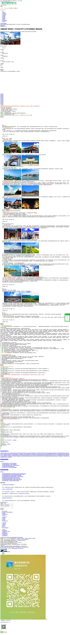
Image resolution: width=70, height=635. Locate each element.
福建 (5, 24)
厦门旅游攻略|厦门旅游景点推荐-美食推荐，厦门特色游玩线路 (12, 476)
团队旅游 (29, 538)
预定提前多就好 (5, 533)
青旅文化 (5, 537)
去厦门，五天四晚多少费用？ (8, 489)
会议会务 (4, 13)
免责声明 (14, 537)
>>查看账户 (14, 440)
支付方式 (18, 537)
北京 (17, 8)
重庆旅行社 (7, 546)
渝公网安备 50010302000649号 (18, 548)
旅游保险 (3, 515)
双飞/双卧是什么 (5, 534)
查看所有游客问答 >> (4, 502)
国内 (3, 24)
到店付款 (3, 525)
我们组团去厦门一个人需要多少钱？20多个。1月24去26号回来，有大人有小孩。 (16, 493)
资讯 (2, 23)
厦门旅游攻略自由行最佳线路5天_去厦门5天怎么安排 (11, 478)
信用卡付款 (4, 523)
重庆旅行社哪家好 (3, 547)
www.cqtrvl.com (8, 543)
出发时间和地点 (5, 514)
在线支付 (3, 524)
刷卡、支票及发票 (5, 527)
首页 (3, 11)
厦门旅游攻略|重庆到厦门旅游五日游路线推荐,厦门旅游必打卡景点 (13, 474)
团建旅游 (13, 8)
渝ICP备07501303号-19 (21, 540)
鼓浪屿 (7, 24)
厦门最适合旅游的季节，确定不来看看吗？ (9, 464)
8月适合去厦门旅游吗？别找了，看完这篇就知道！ (10, 465)
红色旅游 (8, 8)
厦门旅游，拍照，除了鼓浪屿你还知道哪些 (9, 467)
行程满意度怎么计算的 (6, 531)
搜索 (1, 6)
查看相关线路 (2, 25)
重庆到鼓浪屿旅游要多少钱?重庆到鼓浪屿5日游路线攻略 (11, 475)
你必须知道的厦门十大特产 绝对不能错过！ (9, 463)
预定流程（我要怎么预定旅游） (7, 512)
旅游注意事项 (4, 530)
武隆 (11, 8)
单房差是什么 (4, 532)
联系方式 (21, 537)
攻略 (4, 23)
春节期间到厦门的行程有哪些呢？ (8, 484)
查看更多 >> (2, 461)
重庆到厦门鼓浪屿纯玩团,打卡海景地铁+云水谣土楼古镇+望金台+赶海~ (14, 473)
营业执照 (11, 537)
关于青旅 (1, 537)
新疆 (15, 8)
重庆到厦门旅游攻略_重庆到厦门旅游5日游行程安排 (11, 477)
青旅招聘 (8, 537)
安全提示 (8, 551)
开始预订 (1, 67)
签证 (3, 21)
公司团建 (4, 14)
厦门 (3, 56)
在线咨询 (2, 68)
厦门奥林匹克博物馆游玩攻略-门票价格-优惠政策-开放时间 (12, 479)
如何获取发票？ (5, 535)
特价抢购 (4, 20)
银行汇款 (3, 526)
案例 (5, 23)
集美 (7, 56)
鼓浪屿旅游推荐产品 (4, 451)
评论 (1, 446)
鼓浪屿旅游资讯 (4, 459)
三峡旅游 (5, 8)
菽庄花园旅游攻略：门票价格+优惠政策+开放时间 (10, 480)
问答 (1, 23)
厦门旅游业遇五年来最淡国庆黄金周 (8, 466)
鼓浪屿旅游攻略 (4, 469)
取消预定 (3, 513)
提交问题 (1, 509)
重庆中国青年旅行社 (17, 546)
